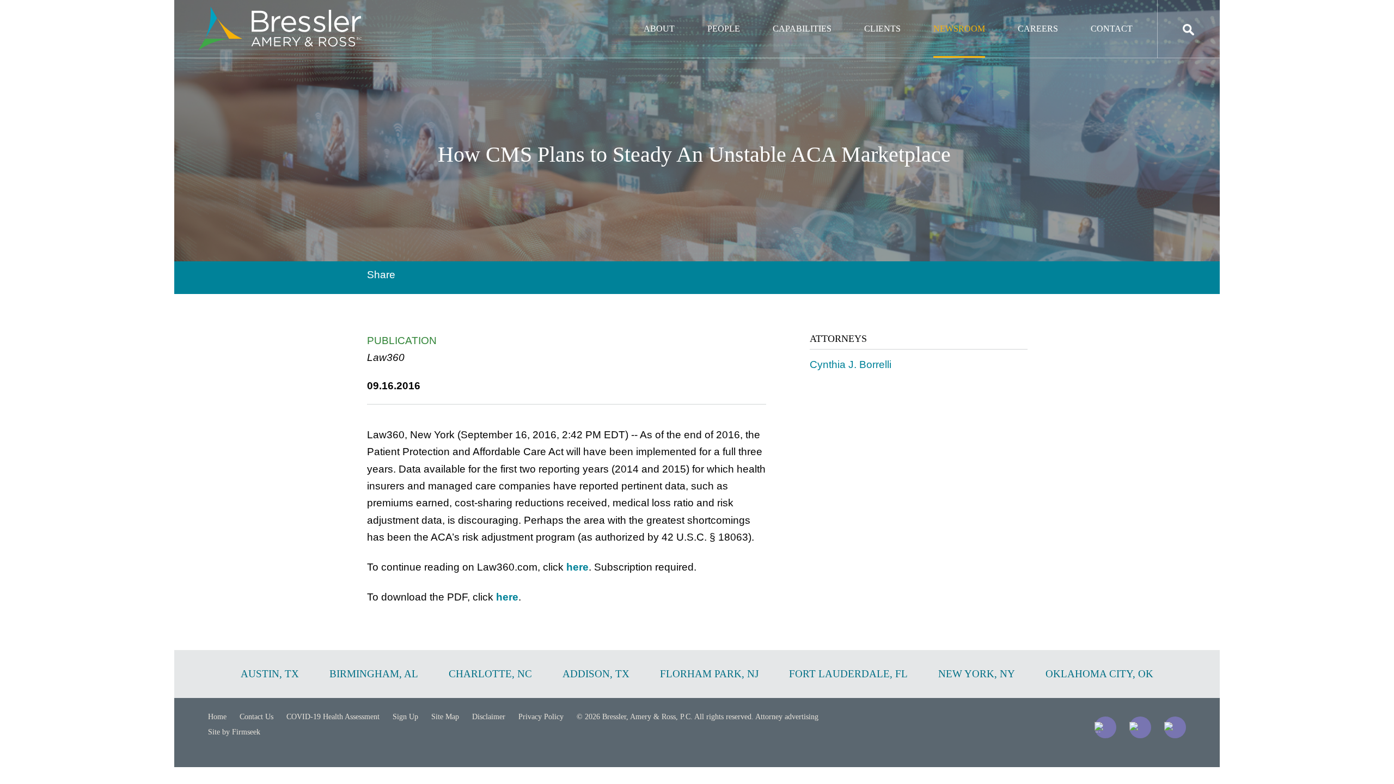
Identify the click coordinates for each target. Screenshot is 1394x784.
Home (217, 717)
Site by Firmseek (234, 732)
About (659, 28)
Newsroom (959, 28)
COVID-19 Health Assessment (333, 717)
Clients (882, 28)
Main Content (657, 14)
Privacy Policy (541, 717)
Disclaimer (488, 717)
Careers (1038, 28)
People (723, 28)
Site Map (445, 717)
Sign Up (405, 717)
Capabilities (802, 28)
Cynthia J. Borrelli (850, 364)
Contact (1112, 28)
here (577, 567)
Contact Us (256, 717)
